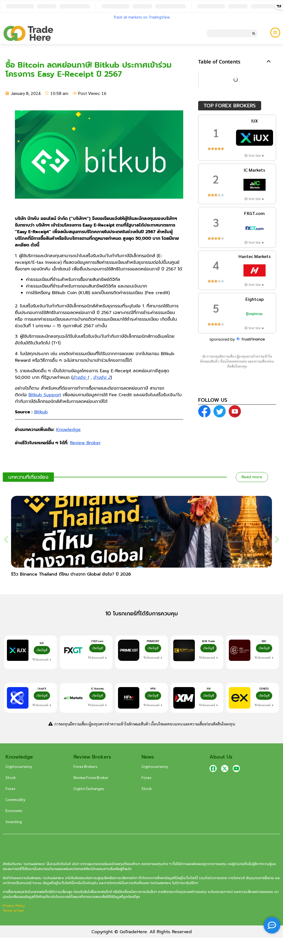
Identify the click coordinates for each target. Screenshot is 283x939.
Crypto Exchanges (89, 788)
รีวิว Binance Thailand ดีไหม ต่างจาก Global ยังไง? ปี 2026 (71, 574)
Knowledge (68, 429)
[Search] (254, 33)
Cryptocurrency (19, 766)
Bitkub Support (44, 395)
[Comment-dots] (272, 925)
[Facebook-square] (213, 768)
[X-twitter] (224, 768)
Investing (14, 821)
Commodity (15, 799)
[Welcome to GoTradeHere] (28, 33)
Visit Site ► (256, 155)
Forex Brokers (86, 766)
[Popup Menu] (275, 33)
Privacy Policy (14, 905)
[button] (269, 61)
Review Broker (85, 443)
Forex (10, 788)
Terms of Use (13, 910)
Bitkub (41, 412)
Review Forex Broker (91, 777)
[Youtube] (236, 768)
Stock (11, 777)
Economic (14, 810)
